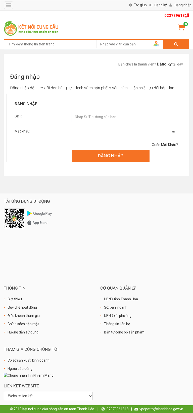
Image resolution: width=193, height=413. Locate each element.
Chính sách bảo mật (23, 324)
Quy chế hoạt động (22, 307)
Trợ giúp (140, 5)
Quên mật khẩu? (165, 145)
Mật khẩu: (22, 131)
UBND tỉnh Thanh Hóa (121, 299)
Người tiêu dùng (20, 369)
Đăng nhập (182, 5)
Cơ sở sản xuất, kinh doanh (29, 360)
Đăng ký (160, 5)
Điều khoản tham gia (24, 316)
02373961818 (176, 15)
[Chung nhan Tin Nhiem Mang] (29, 375)
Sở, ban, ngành (115, 307)
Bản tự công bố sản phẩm (124, 332)
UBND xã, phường (117, 316)
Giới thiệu (15, 299)
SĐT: (18, 116)
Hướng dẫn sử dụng (23, 332)
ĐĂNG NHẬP (110, 155)
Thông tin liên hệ (117, 324)
